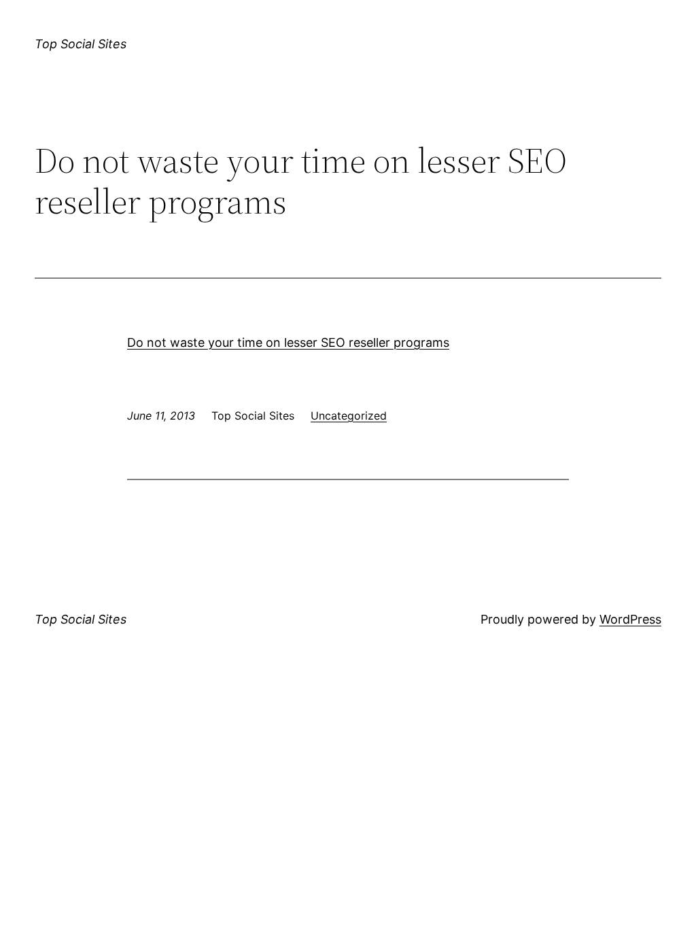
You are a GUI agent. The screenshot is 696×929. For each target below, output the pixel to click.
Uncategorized (349, 415)
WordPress (630, 619)
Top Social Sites (80, 44)
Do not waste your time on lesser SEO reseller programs (288, 342)
